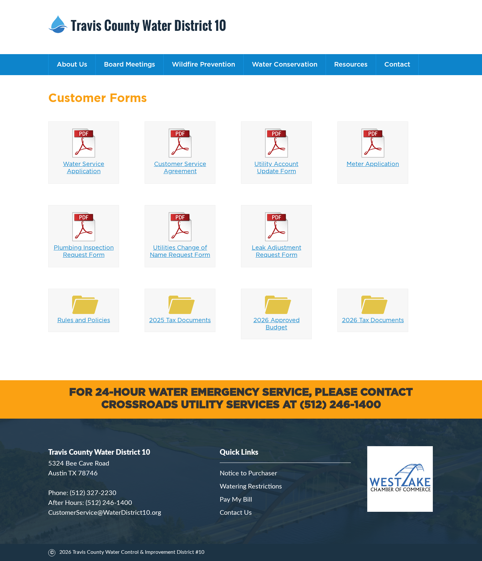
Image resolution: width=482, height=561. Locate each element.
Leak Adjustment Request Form (276, 251)
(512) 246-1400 (109, 503)
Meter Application (373, 164)
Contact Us (236, 512)
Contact (397, 64)
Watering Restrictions (251, 486)
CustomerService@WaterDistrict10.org (104, 512)
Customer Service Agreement (180, 168)
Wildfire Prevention (203, 64)
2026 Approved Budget (276, 324)
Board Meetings (129, 64)
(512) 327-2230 (93, 493)
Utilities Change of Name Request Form (180, 251)
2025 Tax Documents (180, 320)
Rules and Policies (83, 320)
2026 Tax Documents (373, 320)
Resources (351, 64)
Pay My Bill (236, 499)
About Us (72, 64)
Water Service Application (83, 168)
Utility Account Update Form (276, 168)
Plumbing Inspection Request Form (84, 251)
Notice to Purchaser (248, 473)
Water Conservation (284, 64)
